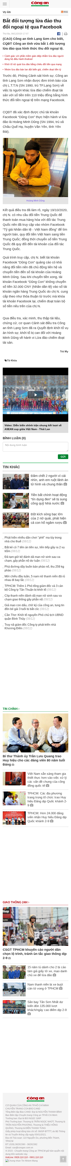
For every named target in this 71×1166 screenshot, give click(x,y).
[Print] (66, 33)
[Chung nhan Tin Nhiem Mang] (21, 1160)
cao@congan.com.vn (22, 1147)
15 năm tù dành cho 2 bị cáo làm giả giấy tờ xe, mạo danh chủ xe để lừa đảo (47, 971)
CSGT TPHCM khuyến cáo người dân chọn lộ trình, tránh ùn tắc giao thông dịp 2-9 (35, 954)
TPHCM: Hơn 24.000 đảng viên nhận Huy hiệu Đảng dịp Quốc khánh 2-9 (46, 817)
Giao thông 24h (15, 902)
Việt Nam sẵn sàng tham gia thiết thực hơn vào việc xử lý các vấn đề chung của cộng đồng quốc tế (47, 779)
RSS (65, 12)
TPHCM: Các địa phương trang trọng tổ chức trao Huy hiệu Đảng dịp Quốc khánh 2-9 (47, 799)
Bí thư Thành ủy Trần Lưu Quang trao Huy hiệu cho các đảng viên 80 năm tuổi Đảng (34, 760)
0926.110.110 (21, 1157)
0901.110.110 (36, 1157)
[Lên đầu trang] (63, 1159)
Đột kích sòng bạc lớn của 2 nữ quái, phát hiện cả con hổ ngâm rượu (48, 518)
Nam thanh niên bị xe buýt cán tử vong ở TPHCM (45, 986)
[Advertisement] (35, 670)
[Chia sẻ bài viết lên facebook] (58, 33)
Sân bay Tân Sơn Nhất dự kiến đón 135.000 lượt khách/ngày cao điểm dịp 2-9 (47, 1006)
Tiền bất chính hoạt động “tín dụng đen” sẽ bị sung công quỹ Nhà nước (49, 499)
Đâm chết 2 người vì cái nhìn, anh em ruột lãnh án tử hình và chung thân (49, 480)
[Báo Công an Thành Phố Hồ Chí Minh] (40, 3)
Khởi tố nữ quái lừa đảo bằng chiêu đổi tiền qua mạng (33, 64)
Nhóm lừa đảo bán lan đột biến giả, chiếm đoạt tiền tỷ (33, 69)
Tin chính (10, 708)
